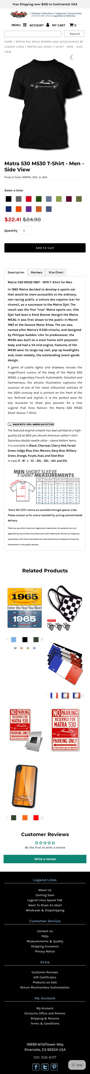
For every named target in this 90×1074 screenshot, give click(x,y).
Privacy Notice (45, 951)
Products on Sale (45, 982)
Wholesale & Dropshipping (45, 910)
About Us (44, 890)
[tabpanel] (44, 413)
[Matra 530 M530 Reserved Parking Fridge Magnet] (24, 753)
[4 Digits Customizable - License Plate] (24, 631)
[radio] (8, 199)
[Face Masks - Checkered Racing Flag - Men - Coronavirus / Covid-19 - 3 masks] (65, 631)
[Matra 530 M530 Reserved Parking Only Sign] (65, 753)
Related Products (45, 571)
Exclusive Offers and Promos (44, 1013)
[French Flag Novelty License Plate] (65, 687)
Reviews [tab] (36, 272)
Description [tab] (16, 272)
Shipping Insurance (45, 946)
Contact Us (45, 931)
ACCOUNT (37, 25)
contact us (22, 515)
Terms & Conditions (45, 1023)
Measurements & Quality (45, 941)
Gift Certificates (44, 977)
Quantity (10, 230)
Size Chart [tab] (56, 272)
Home (8, 41)
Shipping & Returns (45, 1018)
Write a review (45, 859)
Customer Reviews (45, 972)
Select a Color (13, 190)
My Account (44, 1008)
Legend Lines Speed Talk (44, 900)
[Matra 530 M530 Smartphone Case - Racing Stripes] (24, 809)
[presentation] (42, 639)
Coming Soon (45, 895)
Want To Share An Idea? (45, 905)
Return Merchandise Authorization (44, 987)
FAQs (45, 936)
